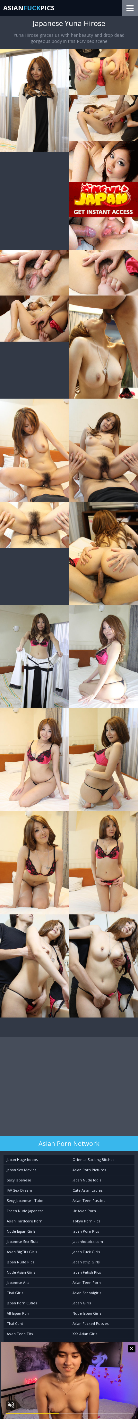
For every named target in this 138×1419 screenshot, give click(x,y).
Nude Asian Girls (21, 1272)
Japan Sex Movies (21, 1169)
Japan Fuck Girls (86, 1251)
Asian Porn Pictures (89, 1169)
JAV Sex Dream (19, 1190)
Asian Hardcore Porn (24, 1221)
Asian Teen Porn (87, 1282)
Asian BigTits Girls (22, 1251)
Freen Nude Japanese (25, 1210)
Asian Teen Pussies (89, 1200)
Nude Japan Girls (21, 1231)
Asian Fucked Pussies (90, 1323)
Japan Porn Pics (86, 1231)
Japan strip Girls (86, 1262)
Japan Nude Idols (87, 1180)
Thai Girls (15, 1292)
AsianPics (29, 8)
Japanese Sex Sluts (22, 1241)
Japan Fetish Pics (87, 1272)
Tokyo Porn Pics (86, 1221)
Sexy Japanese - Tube (25, 1200)
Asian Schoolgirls (87, 1292)
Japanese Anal (18, 1282)
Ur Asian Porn (84, 1210)
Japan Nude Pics (20, 1262)
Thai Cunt (15, 1323)
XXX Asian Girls (85, 1333)
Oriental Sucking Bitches (93, 1159)
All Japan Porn (18, 1313)
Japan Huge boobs (22, 1159)
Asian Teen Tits (20, 1333)
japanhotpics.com (88, 1241)
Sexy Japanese (19, 1180)
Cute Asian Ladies (87, 1190)
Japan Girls (82, 1303)
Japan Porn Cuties (22, 1303)
